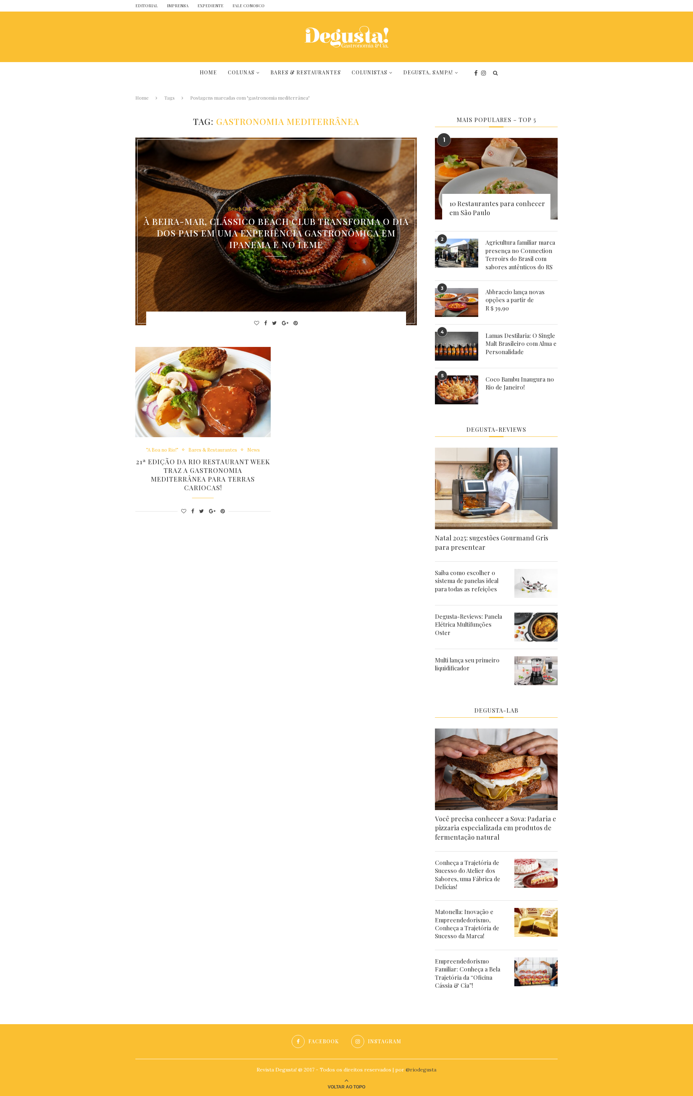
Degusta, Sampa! (428, 72)
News (253, 450)
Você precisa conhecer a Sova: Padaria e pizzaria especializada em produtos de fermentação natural (495, 827)
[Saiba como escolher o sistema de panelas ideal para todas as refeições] (536, 583)
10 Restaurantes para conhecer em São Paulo (497, 208)
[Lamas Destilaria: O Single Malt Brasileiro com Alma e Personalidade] (456, 346)
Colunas (241, 72)
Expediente (210, 5)
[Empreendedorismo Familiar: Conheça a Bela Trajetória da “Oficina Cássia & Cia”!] (536, 971)
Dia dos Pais (310, 209)
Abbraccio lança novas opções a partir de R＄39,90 (515, 300)
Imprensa (177, 5)
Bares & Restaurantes (305, 72)
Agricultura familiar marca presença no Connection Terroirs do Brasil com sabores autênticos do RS (520, 254)
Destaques (274, 209)
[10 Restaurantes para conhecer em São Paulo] (496, 179)
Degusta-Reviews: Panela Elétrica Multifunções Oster (468, 624)
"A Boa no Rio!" (162, 450)
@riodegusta (421, 1069)
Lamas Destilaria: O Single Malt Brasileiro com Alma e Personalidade (521, 344)
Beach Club (240, 209)
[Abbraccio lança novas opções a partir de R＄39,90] (456, 302)
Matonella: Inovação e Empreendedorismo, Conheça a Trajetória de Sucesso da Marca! (467, 924)
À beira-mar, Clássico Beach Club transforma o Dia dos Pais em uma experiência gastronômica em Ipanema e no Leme (276, 233)
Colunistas (369, 72)
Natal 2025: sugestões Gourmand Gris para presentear (491, 542)
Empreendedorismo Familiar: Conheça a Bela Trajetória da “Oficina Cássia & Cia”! (467, 973)
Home (208, 72)
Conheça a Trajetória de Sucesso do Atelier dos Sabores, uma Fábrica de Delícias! (467, 875)
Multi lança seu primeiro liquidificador (467, 664)
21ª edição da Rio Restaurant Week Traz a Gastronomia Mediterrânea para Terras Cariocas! (203, 474)
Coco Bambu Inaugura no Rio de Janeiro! (519, 383)
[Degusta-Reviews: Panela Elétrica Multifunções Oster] (536, 627)
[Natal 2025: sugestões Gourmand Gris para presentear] (496, 489)
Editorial (146, 5)
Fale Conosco (248, 5)
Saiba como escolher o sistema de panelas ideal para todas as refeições (466, 581)
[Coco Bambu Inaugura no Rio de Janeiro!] (456, 389)
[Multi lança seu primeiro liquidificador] (536, 670)
